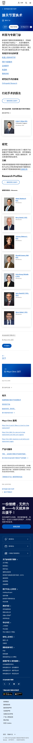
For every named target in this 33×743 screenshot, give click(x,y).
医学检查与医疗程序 (10, 9)
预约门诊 (7, 20)
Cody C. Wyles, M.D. (22, 121)
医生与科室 (13, 27)
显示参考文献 (6, 387)
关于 (5, 27)
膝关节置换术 (12, 15)
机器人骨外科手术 (9, 57)
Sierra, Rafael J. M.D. (22, 312)
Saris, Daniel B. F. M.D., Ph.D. (22, 294)
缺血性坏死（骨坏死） (9, 408)
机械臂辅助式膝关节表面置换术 (11, 400)
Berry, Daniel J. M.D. (21, 217)
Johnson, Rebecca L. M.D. (22, 237)
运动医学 (5, 66)
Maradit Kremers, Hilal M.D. (22, 256)
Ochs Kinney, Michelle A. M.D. (22, 275)
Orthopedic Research (9, 83)
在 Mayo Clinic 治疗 (8, 339)
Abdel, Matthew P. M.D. (21, 199)
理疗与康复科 (7, 62)
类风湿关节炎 (6, 404)
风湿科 (4, 70)
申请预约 (6, 346)
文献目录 (24, 169)
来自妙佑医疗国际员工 (9, 335)
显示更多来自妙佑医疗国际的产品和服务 (14, 458)
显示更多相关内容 (7, 413)
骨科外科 (5, 74)
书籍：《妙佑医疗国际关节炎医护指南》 (14, 454)
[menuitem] (5, 27)
